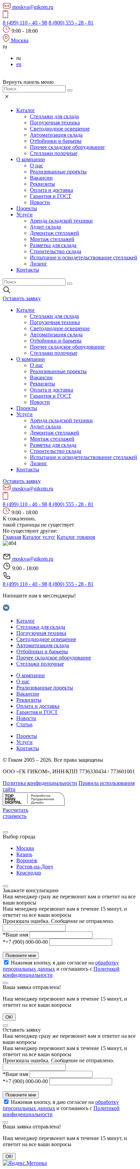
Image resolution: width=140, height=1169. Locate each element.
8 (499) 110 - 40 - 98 (25, 23)
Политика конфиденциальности (40, 783)
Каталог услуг (38, 537)
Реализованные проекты (58, 171)
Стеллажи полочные (53, 153)
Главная (12, 537)
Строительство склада (55, 251)
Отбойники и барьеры (56, 141)
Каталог (25, 110)
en (18, 64)
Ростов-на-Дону (34, 866)
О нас (36, 165)
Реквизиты (42, 184)
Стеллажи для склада (54, 116)
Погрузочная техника (55, 122)
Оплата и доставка (51, 190)
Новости (40, 202)
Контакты (27, 270)
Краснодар (28, 873)
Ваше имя (15, 935)
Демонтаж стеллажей (54, 233)
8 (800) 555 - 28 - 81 (71, 23)
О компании (30, 159)
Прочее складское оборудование (67, 147)
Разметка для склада (53, 245)
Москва (25, 848)
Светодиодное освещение (60, 129)
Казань (24, 854)
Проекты (26, 208)
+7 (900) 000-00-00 (25, 942)
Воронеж (26, 860)
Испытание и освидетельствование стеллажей (83, 257)
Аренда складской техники (61, 221)
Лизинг (38, 264)
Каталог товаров (76, 537)
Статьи (24, 724)
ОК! (9, 1017)
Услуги (24, 214)
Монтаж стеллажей (52, 239)
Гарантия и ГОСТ (50, 196)
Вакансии (41, 178)
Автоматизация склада (56, 135)
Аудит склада (45, 227)
